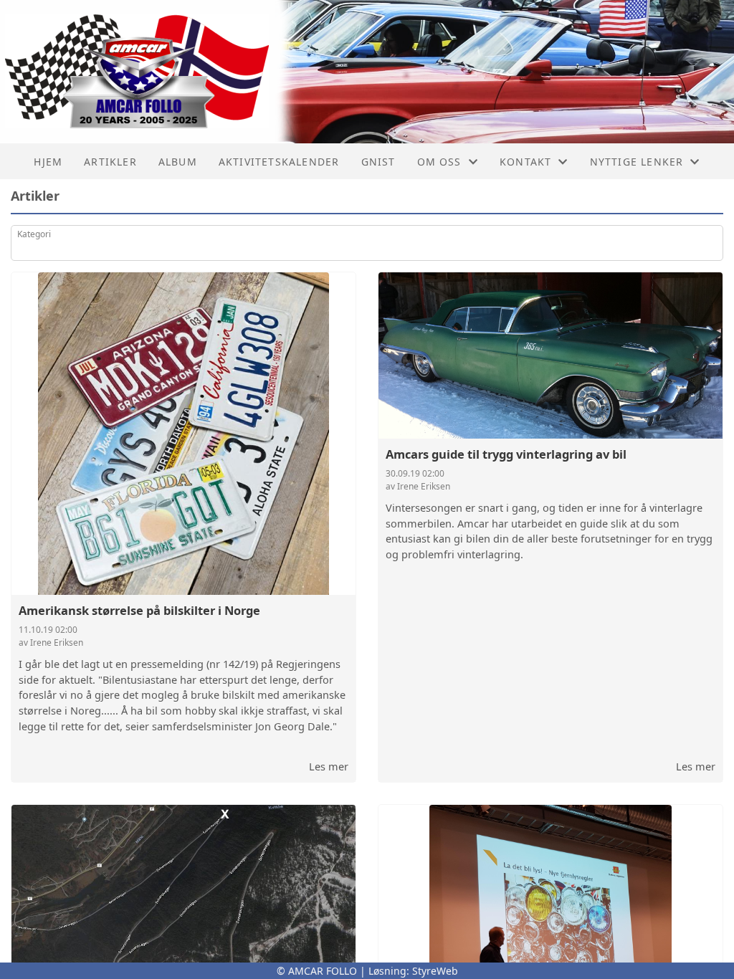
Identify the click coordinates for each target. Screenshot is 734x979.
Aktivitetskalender (279, 161)
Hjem (48, 161)
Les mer (328, 766)
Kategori (34, 234)
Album (177, 161)
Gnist (378, 161)
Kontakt (525, 161)
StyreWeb (435, 971)
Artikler (110, 161)
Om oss (439, 161)
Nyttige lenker (637, 161)
